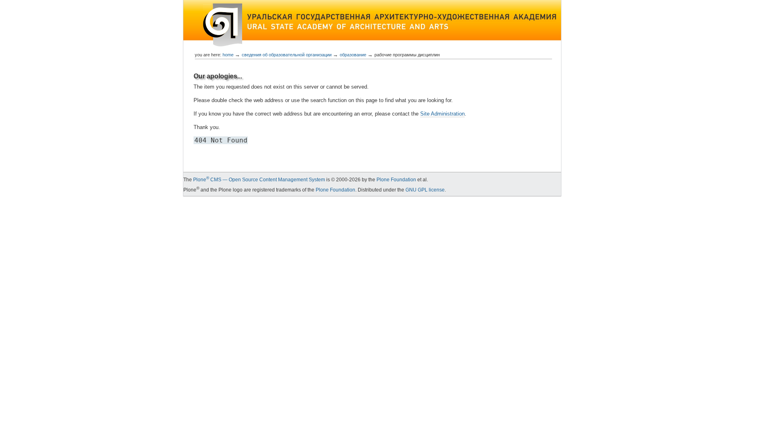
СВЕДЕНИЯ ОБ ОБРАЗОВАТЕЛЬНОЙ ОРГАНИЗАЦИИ (287, 54)
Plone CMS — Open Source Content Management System (259, 180)
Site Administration (442, 114)
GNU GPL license (425, 190)
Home (228, 54)
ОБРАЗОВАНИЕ (353, 54)
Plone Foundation (396, 180)
